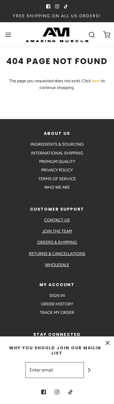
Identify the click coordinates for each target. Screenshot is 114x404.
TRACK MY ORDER (57, 312)
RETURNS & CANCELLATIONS (57, 253)
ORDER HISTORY (57, 304)
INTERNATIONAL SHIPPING (57, 153)
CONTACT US (57, 220)
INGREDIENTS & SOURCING (57, 144)
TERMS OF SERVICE (57, 178)
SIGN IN (57, 295)
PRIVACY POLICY (57, 170)
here (96, 80)
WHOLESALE (57, 264)
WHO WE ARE (57, 187)
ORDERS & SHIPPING (57, 242)
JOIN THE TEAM (57, 231)
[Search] (91, 35)
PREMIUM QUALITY (57, 161)
